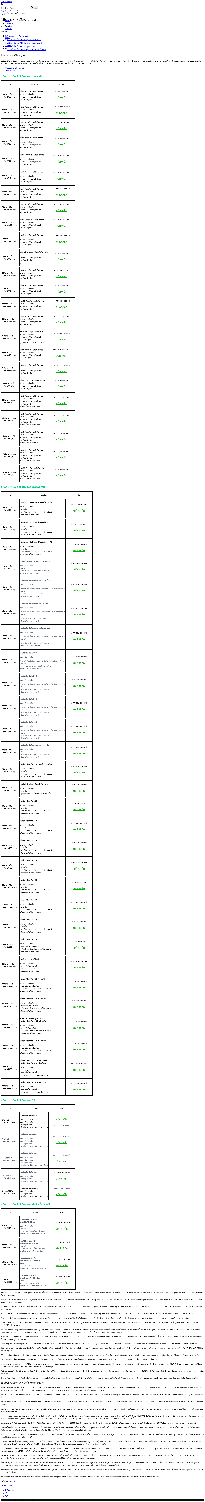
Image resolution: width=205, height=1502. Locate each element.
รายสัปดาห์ (9, 23)
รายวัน (7, 21)
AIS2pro (4, 11)
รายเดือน (8, 26)
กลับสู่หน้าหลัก (6, 1485)
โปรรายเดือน (10, 71)
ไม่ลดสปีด (8, 29)
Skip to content (6, 2)
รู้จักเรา (8, 31)
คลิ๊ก (14, 1481)
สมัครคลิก (61, 97)
